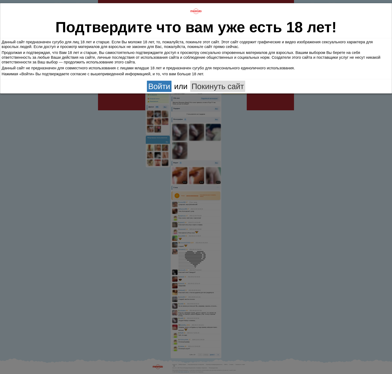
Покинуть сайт (218, 86)
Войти (159, 86)
